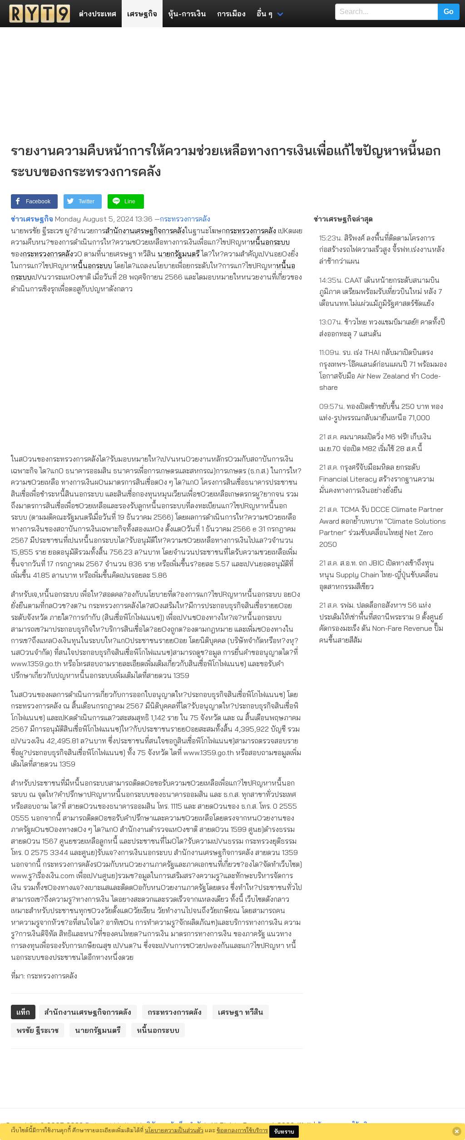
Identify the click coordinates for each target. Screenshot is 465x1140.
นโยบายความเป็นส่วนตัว (174, 1130)
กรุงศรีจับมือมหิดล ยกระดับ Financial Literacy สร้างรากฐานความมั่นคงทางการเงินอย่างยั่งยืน (376, 478)
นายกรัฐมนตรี (178, 253)
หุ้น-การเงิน (187, 13)
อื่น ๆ (264, 13)
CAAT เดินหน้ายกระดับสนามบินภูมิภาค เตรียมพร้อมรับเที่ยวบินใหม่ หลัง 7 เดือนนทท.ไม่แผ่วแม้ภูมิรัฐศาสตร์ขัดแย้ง (380, 291)
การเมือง (231, 13)
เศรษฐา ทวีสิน (240, 1012)
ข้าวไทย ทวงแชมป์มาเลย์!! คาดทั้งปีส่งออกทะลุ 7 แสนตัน (382, 327)
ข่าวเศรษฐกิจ (32, 218)
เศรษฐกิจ (142, 13)
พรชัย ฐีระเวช (37, 1030)
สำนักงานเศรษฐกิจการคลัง (145, 230)
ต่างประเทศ (97, 13)
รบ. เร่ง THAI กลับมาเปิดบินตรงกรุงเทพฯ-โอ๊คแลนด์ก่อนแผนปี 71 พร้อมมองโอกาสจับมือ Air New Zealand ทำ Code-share (383, 370)
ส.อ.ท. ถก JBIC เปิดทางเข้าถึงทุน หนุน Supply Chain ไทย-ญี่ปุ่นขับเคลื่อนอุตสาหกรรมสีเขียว (378, 574)
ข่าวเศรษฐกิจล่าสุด (343, 218)
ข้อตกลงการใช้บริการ (242, 1130)
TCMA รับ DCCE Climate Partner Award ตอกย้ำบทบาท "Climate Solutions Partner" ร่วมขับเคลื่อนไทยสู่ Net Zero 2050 (382, 527)
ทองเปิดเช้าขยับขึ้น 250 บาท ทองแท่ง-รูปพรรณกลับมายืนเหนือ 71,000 (381, 412)
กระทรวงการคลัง (185, 218)
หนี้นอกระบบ (270, 241)
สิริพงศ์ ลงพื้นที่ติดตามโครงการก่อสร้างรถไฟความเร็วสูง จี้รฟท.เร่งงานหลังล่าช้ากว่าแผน (382, 249)
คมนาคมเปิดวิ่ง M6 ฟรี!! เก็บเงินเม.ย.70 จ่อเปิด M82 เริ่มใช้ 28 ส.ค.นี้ (375, 442)
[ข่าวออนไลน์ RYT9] (37, 13)
